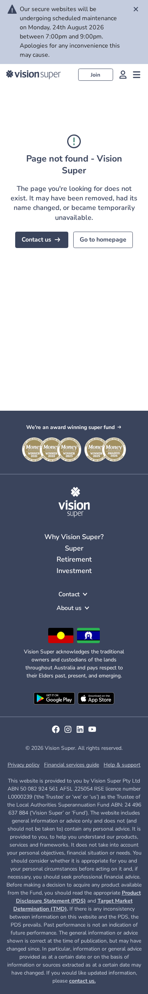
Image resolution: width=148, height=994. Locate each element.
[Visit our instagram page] (67, 732)
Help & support (122, 764)
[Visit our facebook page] (55, 732)
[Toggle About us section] (86, 608)
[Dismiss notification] (135, 9)
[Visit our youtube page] (92, 732)
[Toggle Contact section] (85, 594)
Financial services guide (71, 764)
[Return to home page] (33, 74)
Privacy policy (23, 764)
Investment (74, 570)
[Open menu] (136, 74)
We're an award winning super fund (70, 427)
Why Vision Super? (74, 536)
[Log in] (123, 74)
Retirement (74, 559)
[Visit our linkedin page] (80, 732)
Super (74, 548)
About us (69, 608)
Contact (69, 594)
